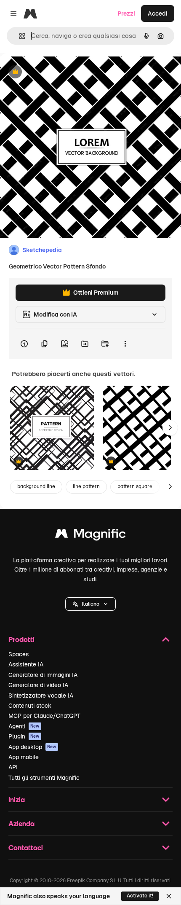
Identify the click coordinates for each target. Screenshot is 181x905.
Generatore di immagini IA (42, 675)
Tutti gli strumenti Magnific (44, 777)
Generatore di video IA (38, 685)
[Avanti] (170, 428)
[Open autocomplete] (18, 36)
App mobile (23, 757)
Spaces (18, 654)
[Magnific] (90, 535)
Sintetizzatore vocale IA (40, 695)
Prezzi (126, 13)
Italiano (90, 604)
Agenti (24, 726)
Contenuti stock (29, 705)
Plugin (24, 736)
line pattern (86, 486)
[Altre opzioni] (125, 343)
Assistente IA (25, 664)
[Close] (169, 896)
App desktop (32, 747)
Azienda (21, 823)
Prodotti (21, 639)
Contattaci (25, 847)
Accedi (158, 13)
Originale (55, 72)
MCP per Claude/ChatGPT (44, 716)
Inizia (16, 799)
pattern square (134, 486)
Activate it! (140, 895)
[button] (90, 604)
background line (36, 486)
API (13, 767)
